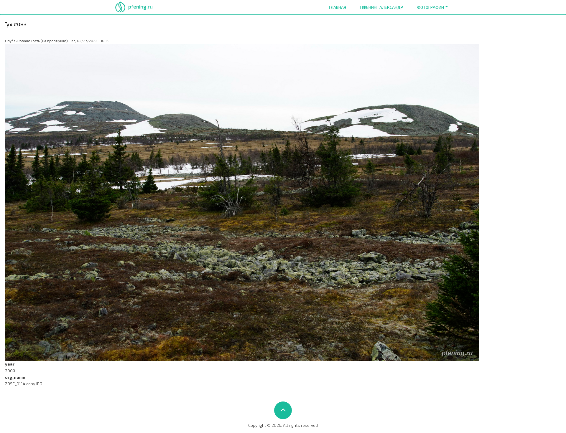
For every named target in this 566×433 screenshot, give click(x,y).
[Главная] (120, 6)
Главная (337, 7)
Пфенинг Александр (381, 7)
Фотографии (430, 7)
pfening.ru (140, 6)
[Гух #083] (242, 201)
